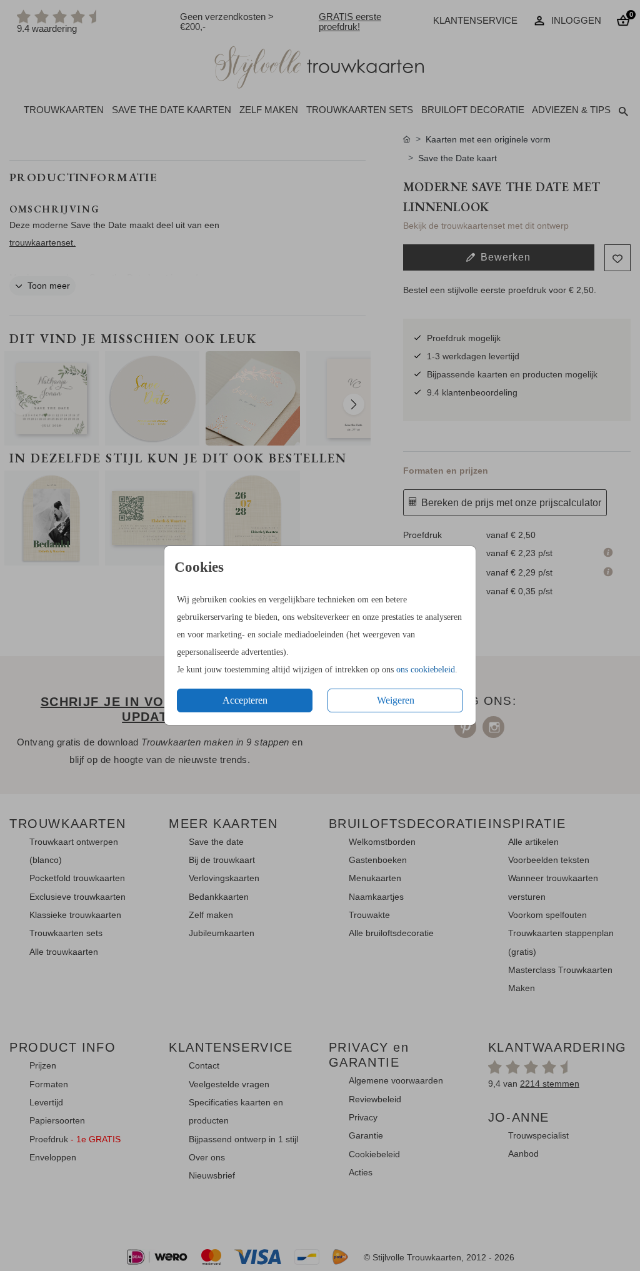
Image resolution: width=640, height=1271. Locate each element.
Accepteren (245, 700)
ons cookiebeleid (425, 669)
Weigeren (395, 700)
